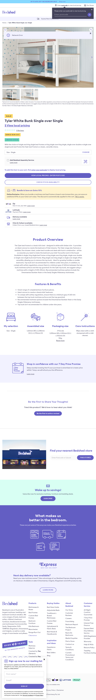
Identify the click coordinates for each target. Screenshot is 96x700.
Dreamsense (23, 629)
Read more (60, 341)
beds (16, 617)
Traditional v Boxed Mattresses (51, 615)
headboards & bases (18, 622)
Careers (68, 618)
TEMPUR (5, 629)
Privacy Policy (50, 690)
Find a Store (69, 641)
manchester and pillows (18, 633)
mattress (11, 612)
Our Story (69, 610)
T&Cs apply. (79, 197)
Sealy (4, 626)
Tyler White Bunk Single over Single (20, 23)
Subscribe (48, 498)
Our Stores (90, 5)
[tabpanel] (48, 57)
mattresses (10, 624)
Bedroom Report (71, 624)
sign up (24, 686)
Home (4, 23)
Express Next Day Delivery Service (89, 630)
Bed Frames (33, 612)
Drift (19, 626)
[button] (90, 33)
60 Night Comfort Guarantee (88, 612)
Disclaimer (60, 690)
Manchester (33, 629)
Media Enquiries (71, 638)
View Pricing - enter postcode (48, 175)
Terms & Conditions (28, 695)
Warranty (87, 641)
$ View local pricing (17, 125)
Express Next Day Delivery (50, 19)
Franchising (69, 621)
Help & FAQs (88, 644)
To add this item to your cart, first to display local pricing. (35, 170)
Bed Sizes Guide (53, 607)
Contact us (69, 644)
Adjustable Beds (53, 610)
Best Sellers (51, 652)
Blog (48, 656)
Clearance (33, 635)
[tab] (11, 94)
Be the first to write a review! (48, 413)
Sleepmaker (11, 626)
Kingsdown (14, 629)
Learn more (13, 162)
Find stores (85, 457)
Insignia (9, 631)
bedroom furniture (9, 615)
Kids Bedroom (34, 626)
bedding (19, 612)
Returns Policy (89, 647)
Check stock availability (48, 182)
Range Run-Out (35, 632)
